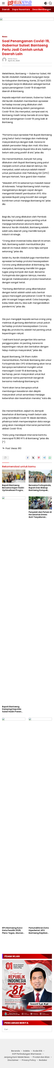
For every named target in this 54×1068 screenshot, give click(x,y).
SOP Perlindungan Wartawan (26, 1054)
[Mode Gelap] (45, 3)
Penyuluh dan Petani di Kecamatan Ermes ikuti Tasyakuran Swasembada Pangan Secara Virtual (40, 514)
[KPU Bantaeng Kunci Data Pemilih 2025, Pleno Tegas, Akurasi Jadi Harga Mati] (13, 821)
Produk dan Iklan (41, 1057)
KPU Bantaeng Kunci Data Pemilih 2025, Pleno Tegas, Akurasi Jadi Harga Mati (12, 930)
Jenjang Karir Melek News (16, 1057)
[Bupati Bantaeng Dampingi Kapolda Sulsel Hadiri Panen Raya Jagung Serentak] (13, 600)
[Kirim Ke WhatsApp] (50, 458)
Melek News (12, 59)
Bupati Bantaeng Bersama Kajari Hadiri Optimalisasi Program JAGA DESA (13, 488)
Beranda (15, 1050)
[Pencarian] (50, 3)
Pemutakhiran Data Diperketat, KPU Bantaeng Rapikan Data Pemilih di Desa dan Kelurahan (39, 930)
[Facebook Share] (28, 458)
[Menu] (4, 3)
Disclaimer (13, 1060)
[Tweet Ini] (33, 458)
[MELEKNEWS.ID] (19, 3)
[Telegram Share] (44, 458)
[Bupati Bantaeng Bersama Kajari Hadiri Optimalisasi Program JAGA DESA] (13, 476)
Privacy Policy (29, 1060)
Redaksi (43, 1060)
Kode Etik (37, 1050)
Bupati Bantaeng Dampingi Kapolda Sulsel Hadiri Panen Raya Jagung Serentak (13, 709)
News (4, 36)
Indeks (26, 1050)
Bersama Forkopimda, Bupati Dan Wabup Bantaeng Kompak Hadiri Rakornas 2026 (40, 488)
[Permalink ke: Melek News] (4, 59)
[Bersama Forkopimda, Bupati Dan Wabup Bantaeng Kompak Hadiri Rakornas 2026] (40, 476)
